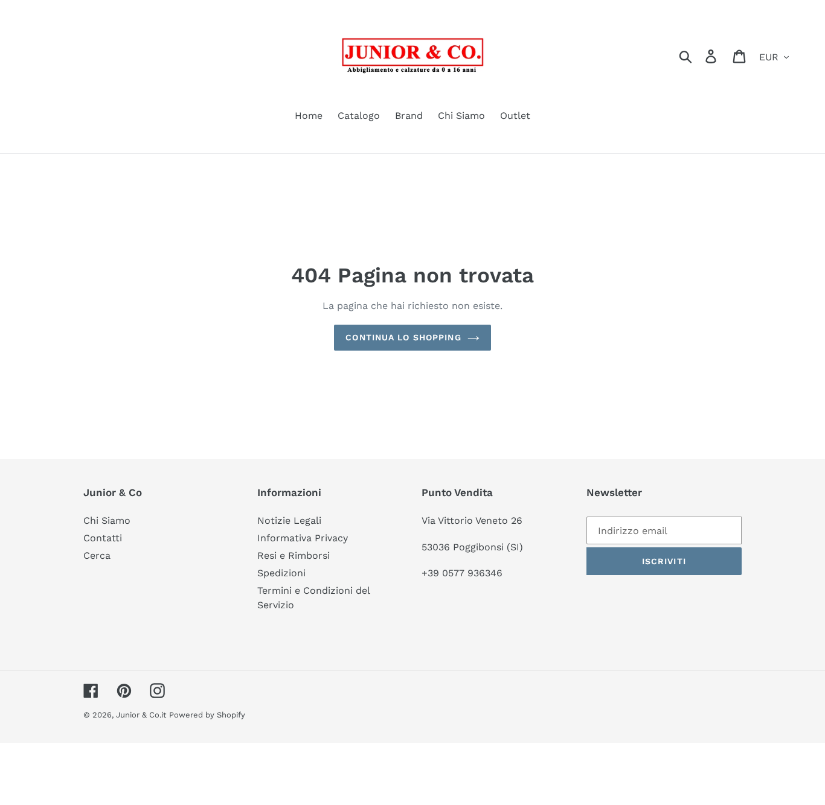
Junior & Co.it (141, 714)
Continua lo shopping (403, 337)
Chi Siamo (106, 520)
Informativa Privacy (302, 538)
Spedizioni (281, 573)
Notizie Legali (289, 520)
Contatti (102, 538)
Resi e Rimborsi (293, 555)
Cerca (97, 555)
